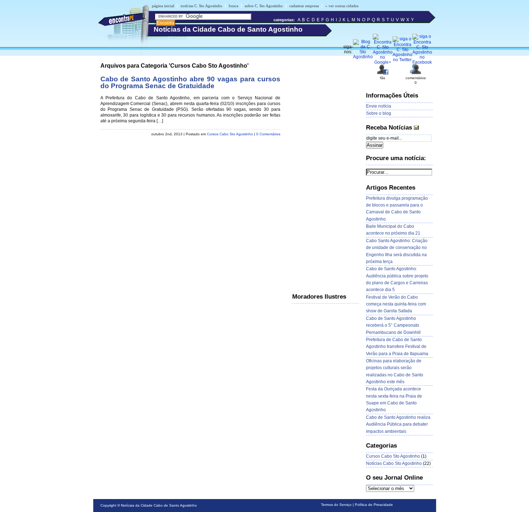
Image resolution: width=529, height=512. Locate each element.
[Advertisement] (321, 171)
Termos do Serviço (336, 505)
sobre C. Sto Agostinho (264, 6)
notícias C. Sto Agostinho (201, 6)
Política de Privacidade (374, 505)
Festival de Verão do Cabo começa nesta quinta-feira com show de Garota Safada (396, 304)
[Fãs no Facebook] (382, 74)
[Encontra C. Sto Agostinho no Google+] (383, 62)
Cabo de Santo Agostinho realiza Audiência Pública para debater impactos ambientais (398, 424)
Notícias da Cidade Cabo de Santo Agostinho (159, 505)
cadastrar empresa (304, 6)
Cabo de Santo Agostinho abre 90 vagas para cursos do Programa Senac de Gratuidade (190, 82)
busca (233, 6)
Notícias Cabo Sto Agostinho (394, 463)
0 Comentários (268, 134)
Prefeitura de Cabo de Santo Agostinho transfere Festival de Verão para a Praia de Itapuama (397, 346)
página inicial (163, 6)
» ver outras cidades (341, 6)
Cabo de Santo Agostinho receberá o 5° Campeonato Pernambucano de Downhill (393, 325)
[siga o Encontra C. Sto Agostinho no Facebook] (422, 62)
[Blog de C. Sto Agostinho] (363, 56)
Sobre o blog (378, 113)
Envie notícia (378, 106)
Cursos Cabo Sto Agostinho (230, 134)
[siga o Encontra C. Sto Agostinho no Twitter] (402, 59)
